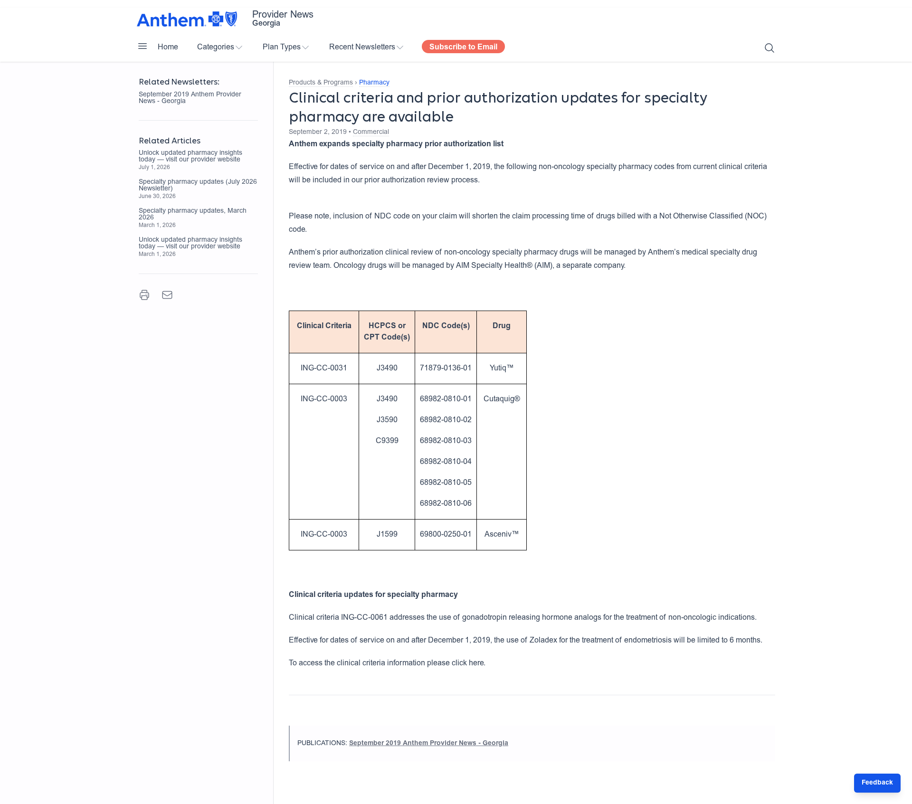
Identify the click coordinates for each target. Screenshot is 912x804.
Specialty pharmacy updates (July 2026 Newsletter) (198, 185)
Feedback (877, 783)
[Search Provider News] (769, 48)
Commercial (371, 132)
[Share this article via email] (167, 295)
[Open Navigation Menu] (142, 46)
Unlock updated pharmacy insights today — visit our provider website (190, 156)
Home (168, 47)
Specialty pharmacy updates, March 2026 (193, 214)
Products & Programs (321, 83)
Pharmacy (374, 83)
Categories (215, 47)
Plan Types (282, 47)
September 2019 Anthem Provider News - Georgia (190, 98)
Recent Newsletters (362, 47)
